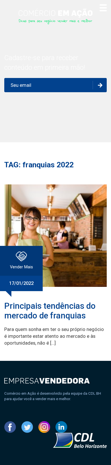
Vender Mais (21, 266)
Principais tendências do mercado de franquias (50, 310)
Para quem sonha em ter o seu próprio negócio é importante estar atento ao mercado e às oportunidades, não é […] (54, 336)
